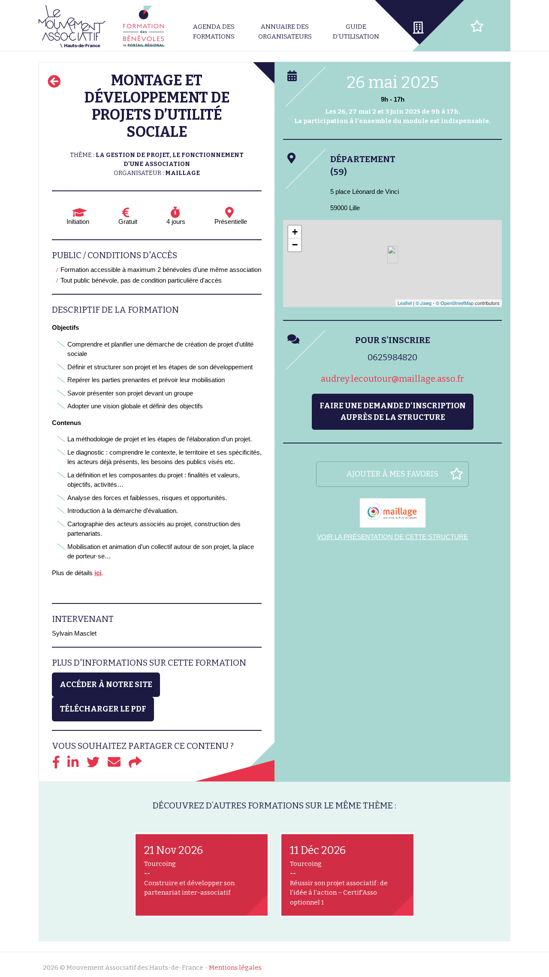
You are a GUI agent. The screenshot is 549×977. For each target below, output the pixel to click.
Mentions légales (235, 967)
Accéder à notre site (106, 684)
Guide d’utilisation (356, 31)
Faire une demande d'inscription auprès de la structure (393, 411)
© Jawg (423, 302)
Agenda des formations (214, 31)
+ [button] (295, 231)
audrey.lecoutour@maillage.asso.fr (392, 379)
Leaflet (405, 302)
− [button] (295, 244)
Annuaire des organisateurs (285, 31)
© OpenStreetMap (455, 302)
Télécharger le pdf (103, 709)
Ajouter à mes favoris (392, 474)
